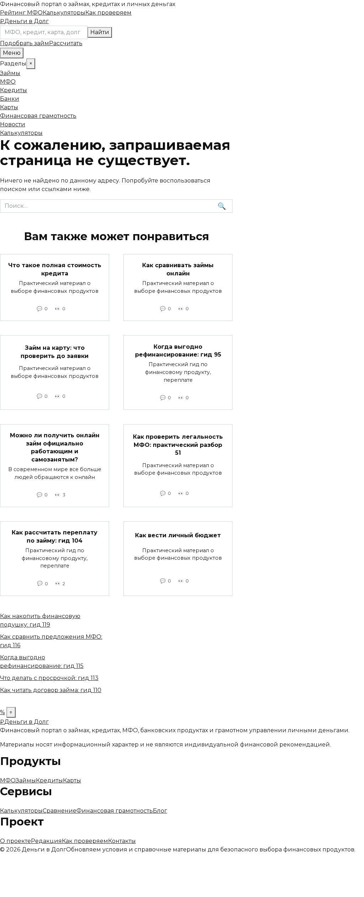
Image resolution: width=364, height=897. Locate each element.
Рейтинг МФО (21, 12)
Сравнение (59, 810)
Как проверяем (108, 12)
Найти (99, 32)
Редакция (46, 841)
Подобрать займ (24, 43)
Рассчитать (65, 43)
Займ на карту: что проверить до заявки (55, 351)
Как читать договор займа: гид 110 (50, 690)
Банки (9, 98)
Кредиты (13, 90)
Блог (160, 810)
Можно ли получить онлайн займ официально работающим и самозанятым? (55, 447)
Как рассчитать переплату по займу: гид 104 (54, 536)
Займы (10, 73)
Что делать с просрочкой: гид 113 (49, 678)
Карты (9, 107)
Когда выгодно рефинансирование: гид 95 (178, 350)
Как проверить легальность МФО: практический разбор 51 (178, 444)
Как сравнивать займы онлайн (178, 269)
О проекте (15, 841)
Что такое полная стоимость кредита (54, 269)
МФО (8, 81)
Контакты (122, 841)
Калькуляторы (64, 12)
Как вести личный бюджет (178, 535)
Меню (12, 52)
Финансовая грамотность (38, 115)
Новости (12, 124)
